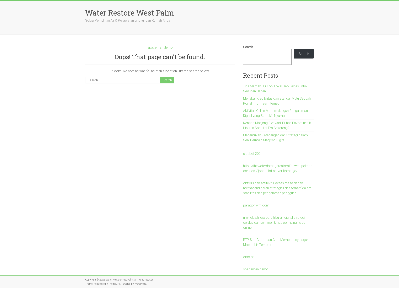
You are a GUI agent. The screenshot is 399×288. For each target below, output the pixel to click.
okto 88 (249, 257)
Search (248, 47)
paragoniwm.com (256, 205)
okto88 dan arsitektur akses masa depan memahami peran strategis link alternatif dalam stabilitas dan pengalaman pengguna (277, 188)
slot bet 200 (252, 154)
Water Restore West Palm (129, 13)
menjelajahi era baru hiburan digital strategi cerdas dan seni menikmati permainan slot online (274, 222)
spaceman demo (160, 47)
